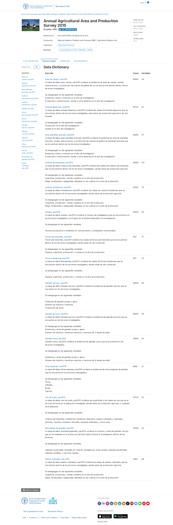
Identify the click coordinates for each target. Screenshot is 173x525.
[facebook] (99, 503)
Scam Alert (65, 518)
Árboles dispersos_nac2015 (57, 107)
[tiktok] (127, 503)
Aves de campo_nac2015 (56, 79)
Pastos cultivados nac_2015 (57, 459)
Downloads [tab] (65, 61)
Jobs (24, 518)
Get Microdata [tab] (81, 61)
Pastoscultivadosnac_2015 (25, 165)
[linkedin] (111, 503)
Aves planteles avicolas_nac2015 (59, 135)
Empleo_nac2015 (28, 108)
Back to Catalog (31, 490)
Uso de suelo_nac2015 (55, 397)
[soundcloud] (123, 503)
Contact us (33, 518)
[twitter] (136, 503)
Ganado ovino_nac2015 (55, 338)
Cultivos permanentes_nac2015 (59, 162)
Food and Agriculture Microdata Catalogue (42, 14)
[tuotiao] (132, 503)
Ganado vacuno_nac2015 (56, 283)
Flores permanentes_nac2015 (58, 237)
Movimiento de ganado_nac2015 (59, 428)
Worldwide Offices (55, 511)
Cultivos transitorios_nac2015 (58, 187)
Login (142, 3)
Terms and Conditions (49, 518)
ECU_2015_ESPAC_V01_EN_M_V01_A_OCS (94, 14)
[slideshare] (119, 503)
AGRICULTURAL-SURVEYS (68, 14)
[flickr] (103, 503)
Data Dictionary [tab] (49, 61)
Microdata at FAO (63, 6)
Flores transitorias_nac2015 (57, 258)
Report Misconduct (79, 518)
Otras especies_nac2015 (55, 366)
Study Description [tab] (30, 61)
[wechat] (140, 503)
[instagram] (107, 503)
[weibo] (144, 503)
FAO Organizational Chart (33, 511)
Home (23, 14)
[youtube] (148, 503)
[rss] (115, 503)
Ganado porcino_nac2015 (56, 314)
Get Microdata (69, 29)
